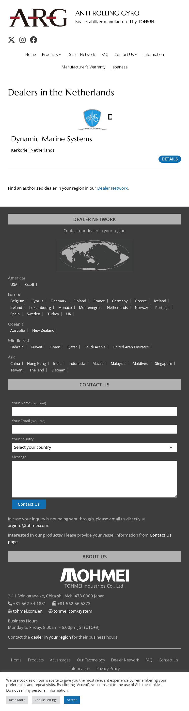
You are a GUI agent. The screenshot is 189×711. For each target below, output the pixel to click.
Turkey (53, 314)
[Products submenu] (60, 54)
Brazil (29, 284)
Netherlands (117, 307)
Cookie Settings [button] (46, 700)
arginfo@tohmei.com (28, 525)
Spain (15, 314)
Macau (98, 363)
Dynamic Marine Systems (51, 139)
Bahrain (17, 347)
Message (19, 456)
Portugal (162, 307)
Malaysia (118, 363)
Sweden (33, 314)
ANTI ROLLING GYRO (107, 13)
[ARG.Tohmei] (33, 39)
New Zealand (43, 330)
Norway (141, 307)
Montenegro (89, 307)
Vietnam (58, 370)
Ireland (16, 307)
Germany (120, 301)
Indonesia (77, 363)
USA (13, 284)
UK (68, 314)
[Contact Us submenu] (136, 54)
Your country (23, 438)
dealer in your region (51, 637)
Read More (17, 700)
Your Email (28, 420)
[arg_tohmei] (22, 39)
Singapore (163, 363)
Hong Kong (36, 363)
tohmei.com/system (73, 611)
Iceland (160, 301)
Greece (141, 301)
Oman (55, 347)
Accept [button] (72, 700)
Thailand (37, 370)
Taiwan (16, 370)
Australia (17, 330)
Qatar (72, 347)
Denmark (58, 301)
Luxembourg (40, 307)
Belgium (17, 301)
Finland (80, 301)
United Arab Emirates (131, 347)
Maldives (140, 363)
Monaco (65, 307)
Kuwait (36, 347)
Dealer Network (112, 188)
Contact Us (29, 504)
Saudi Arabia (95, 347)
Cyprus (37, 301)
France (99, 301)
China (15, 363)
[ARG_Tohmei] (11, 39)
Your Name (29, 402)
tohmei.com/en (28, 611)
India (57, 363)
